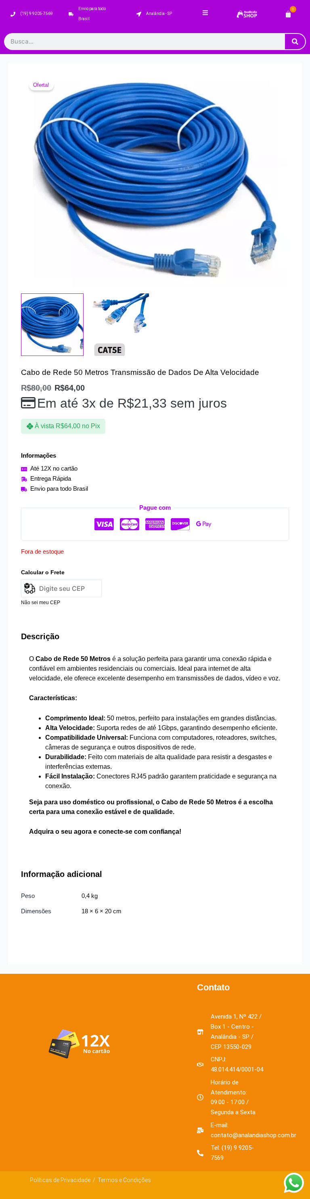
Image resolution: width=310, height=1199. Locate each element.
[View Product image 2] (121, 324)
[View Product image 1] (52, 324)
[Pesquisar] (295, 41)
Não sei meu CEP (40, 602)
